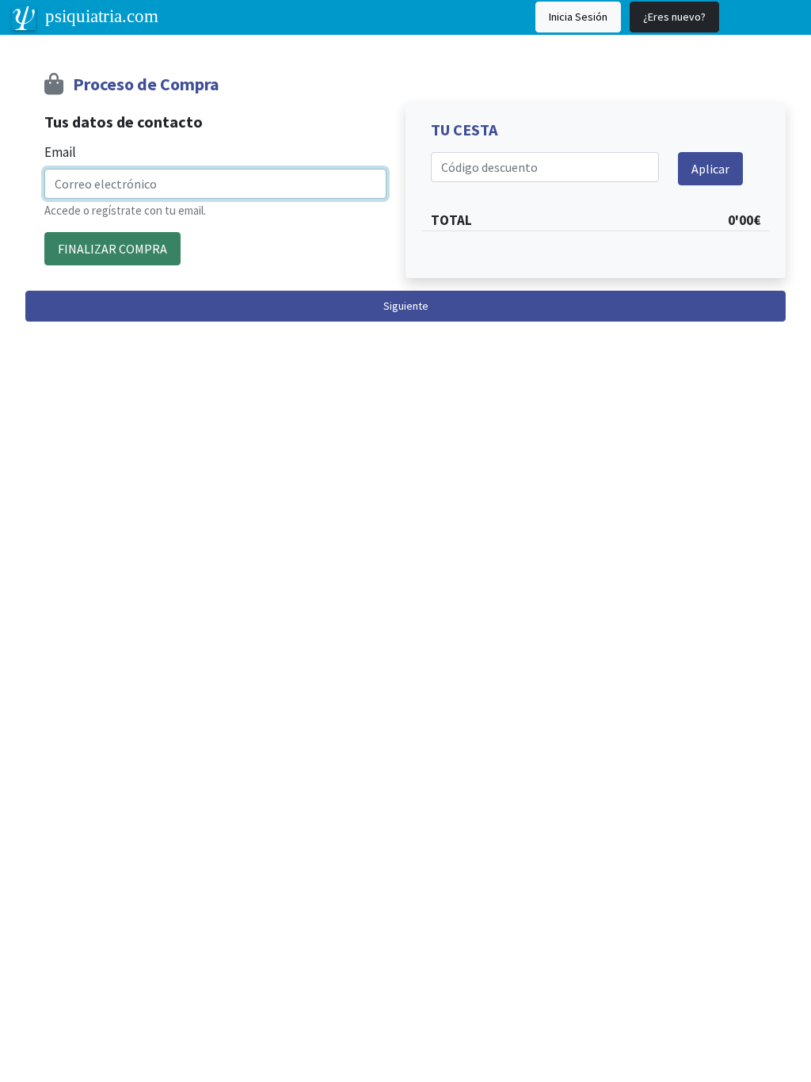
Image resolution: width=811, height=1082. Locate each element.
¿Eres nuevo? (674, 17)
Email (60, 152)
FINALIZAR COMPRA (112, 249)
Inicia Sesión (578, 17)
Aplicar (710, 169)
